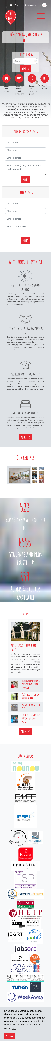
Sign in (19, 5)
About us (25, 437)
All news (25, 731)
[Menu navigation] (41, 16)
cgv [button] (14, 1028)
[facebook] (11, 5)
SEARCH (25, 68)
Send (25, 179)
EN (44, 5)
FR (40, 5)
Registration (31, 5)
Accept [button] (9, 1036)
